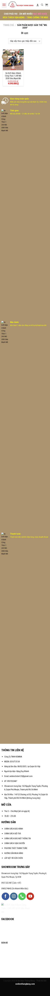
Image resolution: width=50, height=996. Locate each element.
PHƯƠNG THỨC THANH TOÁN (15, 848)
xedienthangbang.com (25, 984)
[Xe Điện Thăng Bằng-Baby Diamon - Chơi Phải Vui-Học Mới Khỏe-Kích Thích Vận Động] (21, 5)
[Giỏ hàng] (46, 5)
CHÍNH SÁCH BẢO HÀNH (13, 829)
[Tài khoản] (37, 5)
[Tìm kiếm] (42, 5)
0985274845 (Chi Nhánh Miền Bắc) (14, 888)
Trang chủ (8, 25)
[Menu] (4, 5)
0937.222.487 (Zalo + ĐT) (11, 883)
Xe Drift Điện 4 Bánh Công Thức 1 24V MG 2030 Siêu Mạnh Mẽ (13, 76)
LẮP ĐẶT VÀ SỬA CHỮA (13, 858)
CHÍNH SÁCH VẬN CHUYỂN (14, 843)
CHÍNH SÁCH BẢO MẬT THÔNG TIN (17, 838)
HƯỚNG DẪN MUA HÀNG (13, 853)
